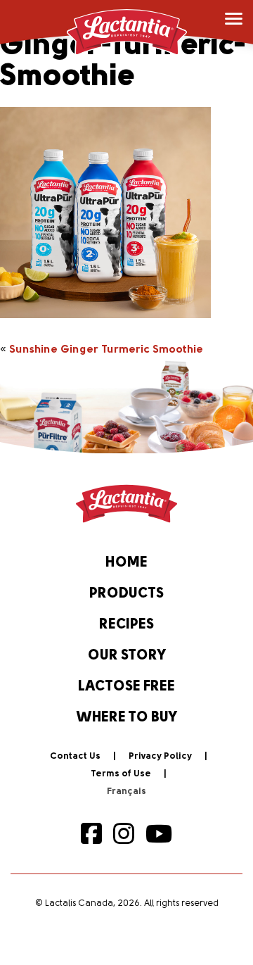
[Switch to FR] (126, 791)
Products (126, 594)
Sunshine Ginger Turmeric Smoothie (106, 349)
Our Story (127, 656)
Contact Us (75, 756)
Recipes (126, 625)
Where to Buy (127, 718)
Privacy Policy (160, 756)
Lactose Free (126, 687)
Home (126, 563)
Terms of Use (121, 773)
